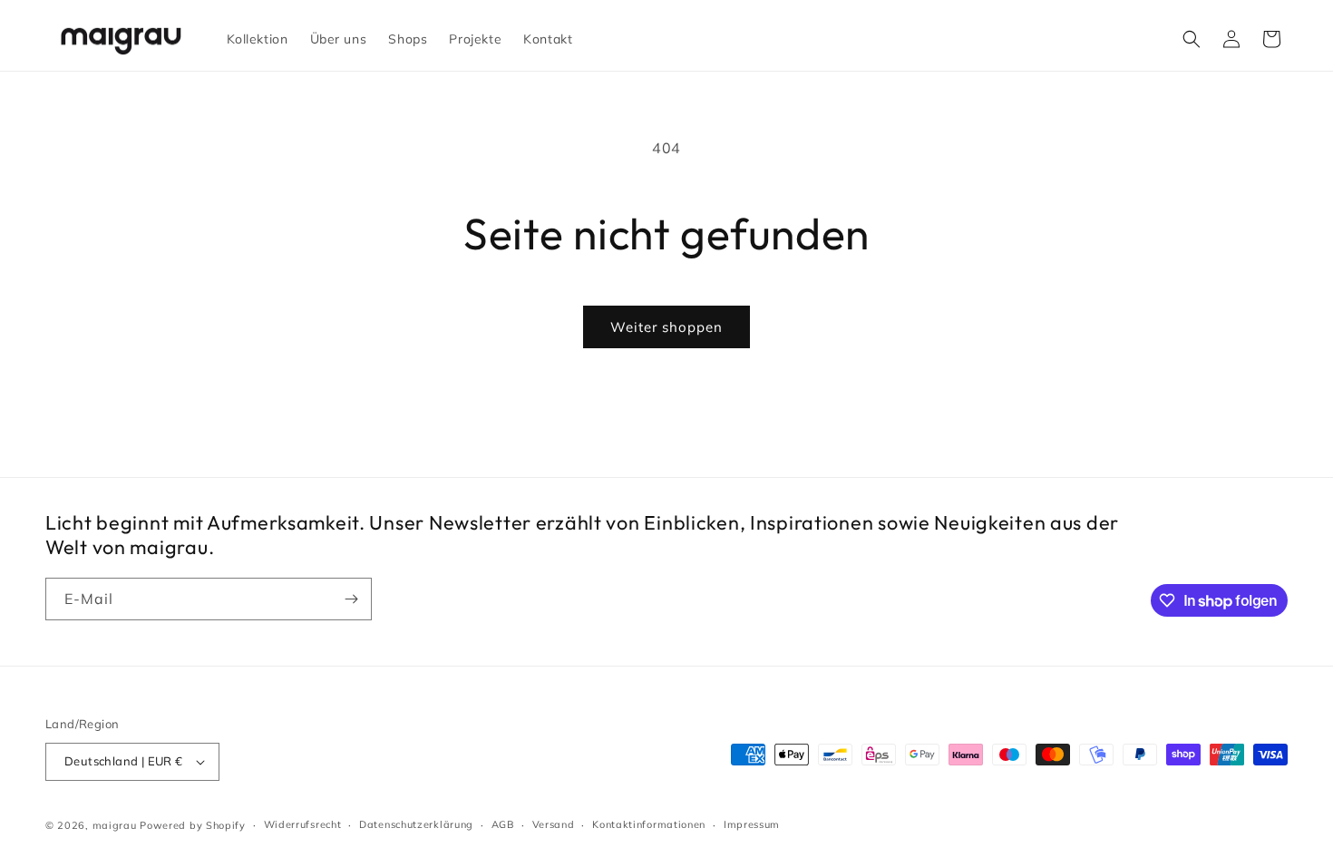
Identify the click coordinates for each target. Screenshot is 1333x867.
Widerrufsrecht (303, 824)
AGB (502, 824)
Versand (553, 824)
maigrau (114, 825)
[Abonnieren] (351, 599)
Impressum (752, 824)
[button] (1191, 39)
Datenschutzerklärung (416, 824)
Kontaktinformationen (648, 824)
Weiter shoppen (666, 327)
